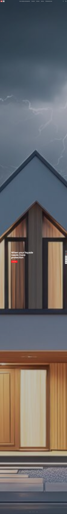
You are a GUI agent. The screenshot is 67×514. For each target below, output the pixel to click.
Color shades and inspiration (24, 1)
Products (33, 1)
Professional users (48, 1)
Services (37, 1)
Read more (14, 262)
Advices (42, 1)
